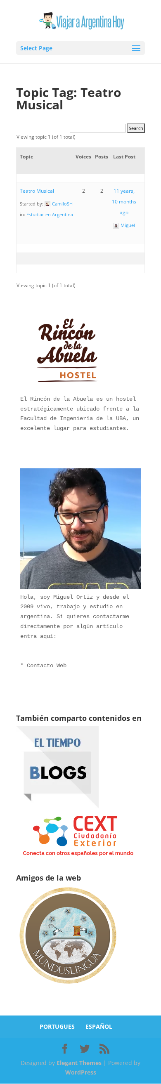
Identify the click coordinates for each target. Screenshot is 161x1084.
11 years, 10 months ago (124, 201)
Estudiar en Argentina (49, 214)
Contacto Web (46, 665)
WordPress (80, 1072)
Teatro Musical (37, 190)
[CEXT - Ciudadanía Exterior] (78, 856)
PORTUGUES (57, 1026)
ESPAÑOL (98, 1026)
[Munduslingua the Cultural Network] (67, 986)
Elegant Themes (79, 1063)
